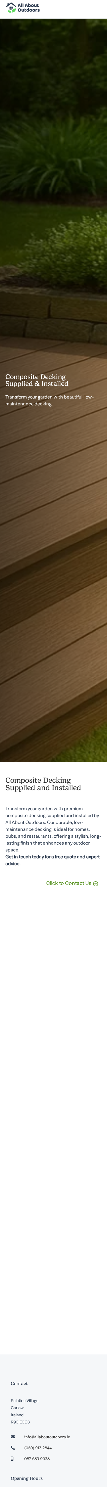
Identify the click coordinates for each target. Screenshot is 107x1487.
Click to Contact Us (68, 883)
